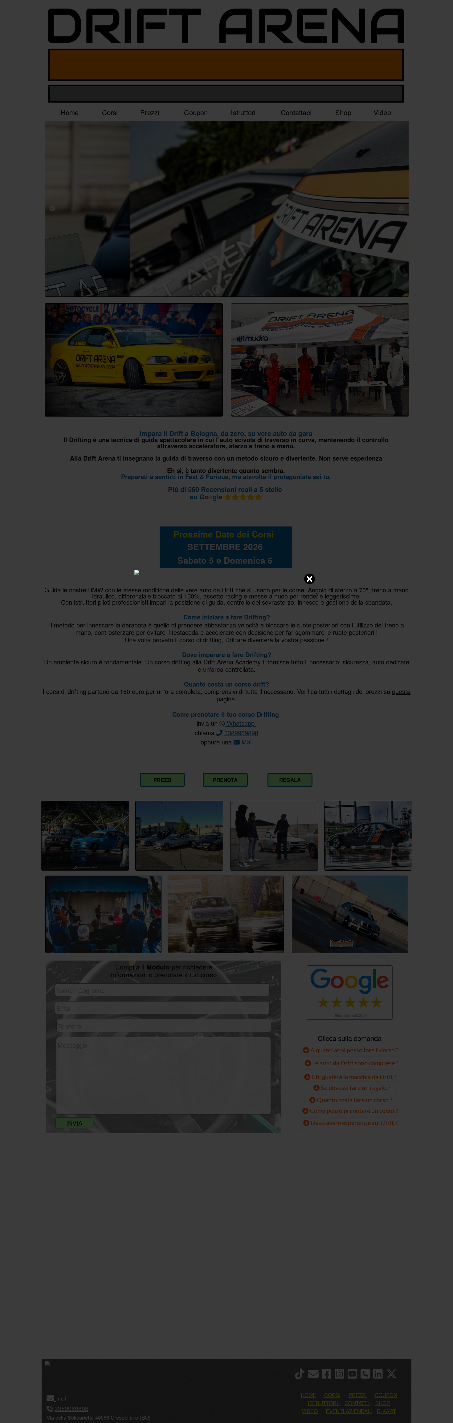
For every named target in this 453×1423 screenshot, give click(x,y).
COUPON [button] (386, 1395)
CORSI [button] (332, 1395)
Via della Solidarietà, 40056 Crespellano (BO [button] (98, 1417)
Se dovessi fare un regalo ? (355, 1087)
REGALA (290, 780)
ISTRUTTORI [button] (323, 1403)
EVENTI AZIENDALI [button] (349, 1411)
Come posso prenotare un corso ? (353, 1110)
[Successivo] (401, 209)
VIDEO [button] (310, 1411)
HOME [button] (308, 1395)
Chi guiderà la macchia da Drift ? (353, 1076)
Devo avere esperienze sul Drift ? (353, 1122)
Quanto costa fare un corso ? (355, 1099)
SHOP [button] (382, 1403)
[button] (66, 1398)
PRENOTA (225, 780)
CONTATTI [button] (357, 1403)
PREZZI (162, 780)
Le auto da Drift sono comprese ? (354, 1062)
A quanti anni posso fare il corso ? (353, 1050)
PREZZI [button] (358, 1395)
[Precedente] (52, 209)
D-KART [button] (386, 1411)
